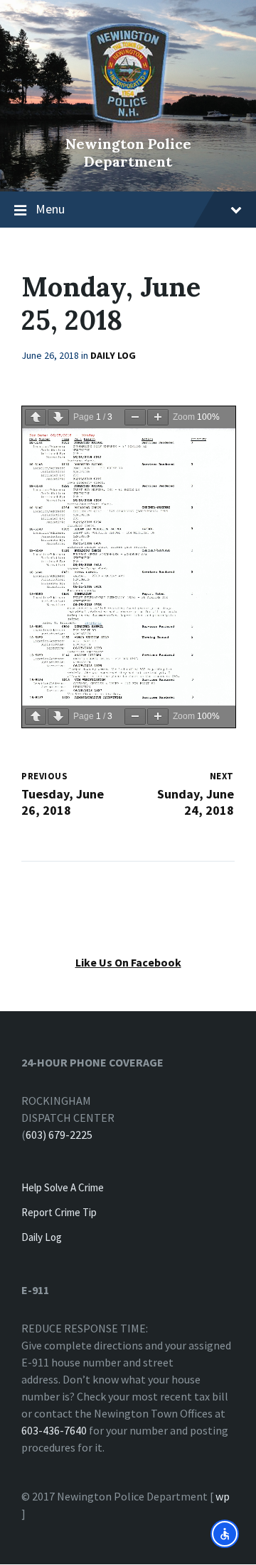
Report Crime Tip (59, 1212)
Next (222, 776)
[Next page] (58, 417)
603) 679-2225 (59, 1134)
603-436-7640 (54, 1430)
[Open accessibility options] (224, 1534)
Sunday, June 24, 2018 (195, 802)
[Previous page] (35, 417)
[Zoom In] (158, 417)
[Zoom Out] (135, 417)
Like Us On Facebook (128, 962)
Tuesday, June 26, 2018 (62, 802)
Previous (44, 776)
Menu (50, 209)
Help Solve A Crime (62, 1187)
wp (222, 1496)
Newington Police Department (128, 152)
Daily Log (113, 355)
